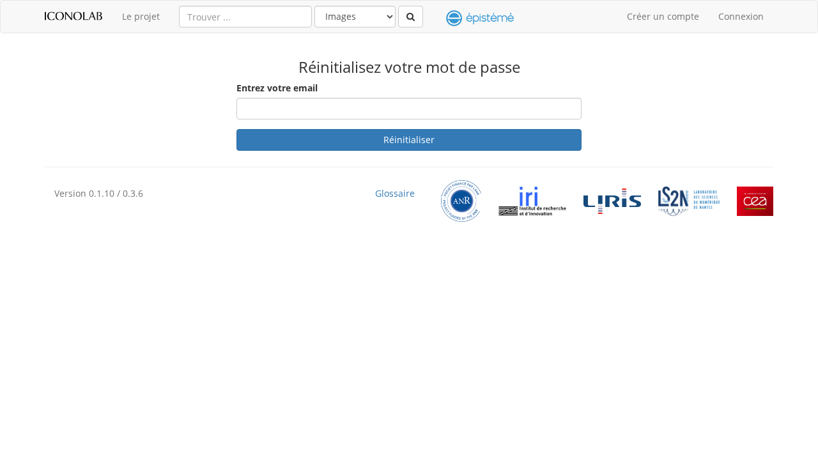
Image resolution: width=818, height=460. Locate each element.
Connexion (741, 16)
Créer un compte (663, 16)
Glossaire (395, 193)
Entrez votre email (277, 88)
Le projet (141, 16)
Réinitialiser (409, 140)
